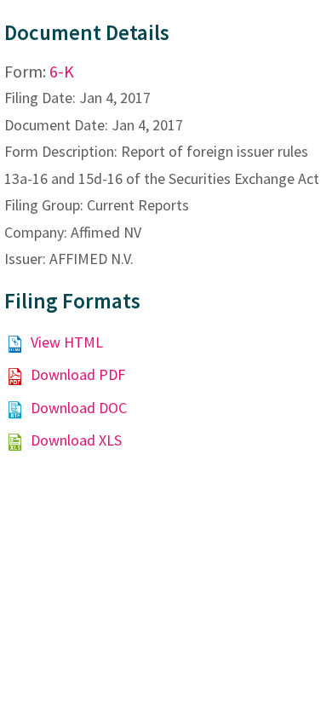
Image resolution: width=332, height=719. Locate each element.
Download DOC (79, 407)
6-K (61, 71)
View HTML (67, 342)
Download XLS (76, 440)
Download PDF (78, 374)
